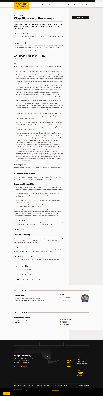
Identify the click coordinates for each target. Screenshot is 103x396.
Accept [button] (6, 393)
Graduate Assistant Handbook (23, 160)
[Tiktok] (21, 366)
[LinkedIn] (26, 366)
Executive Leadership (19, 300)
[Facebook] (14, 366)
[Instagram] (19, 366)
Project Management (40, 300)
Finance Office (26, 300)
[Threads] (17, 366)
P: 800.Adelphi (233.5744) (21, 363)
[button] (92, 1)
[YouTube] (24, 366)
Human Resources (32, 300)
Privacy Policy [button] (55, 390)
